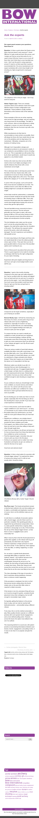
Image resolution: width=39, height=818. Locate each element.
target (24, 654)
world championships (10, 798)
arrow (19, 652)
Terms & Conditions (19, 809)
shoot (31, 792)
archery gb (19, 776)
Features (10, 30)
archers (14, 774)
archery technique (29, 776)
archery (22, 773)
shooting (21, 654)
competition (26, 783)
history (17, 787)
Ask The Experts (29, 652)
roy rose (27, 792)
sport (16, 794)
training (14, 796)
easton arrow (15, 654)
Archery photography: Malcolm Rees (16, 647)
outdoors (7, 792)
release (19, 792)
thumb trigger (29, 654)
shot (14, 794)
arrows (23, 652)
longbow (14, 789)
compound (9, 654)
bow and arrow (15, 781)
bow (5, 654)
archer (16, 652)
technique (8, 796)
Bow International (13, 783)
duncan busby (19, 785)
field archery (11, 787)
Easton (25, 785)
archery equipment (10, 776)
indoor (21, 787)
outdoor (30, 789)
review (23, 792)
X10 (5, 656)
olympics (25, 789)
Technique (16, 30)
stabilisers (21, 794)
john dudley (30, 787)
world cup (18, 798)
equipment (30, 785)
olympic (19, 789)
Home (5, 30)
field (6, 787)
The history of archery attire (25, 650)
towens (20, 38)
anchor (12, 652)
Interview (25, 787)
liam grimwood (8, 789)
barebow (29, 778)
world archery (22, 796)
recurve (13, 792)
